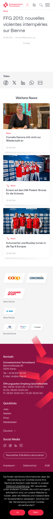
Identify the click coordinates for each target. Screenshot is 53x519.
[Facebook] (10, 445)
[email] (40, 82)
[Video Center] (21, 445)
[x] (14, 82)
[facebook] (5, 82)
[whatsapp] (31, 82)
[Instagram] (5, 445)
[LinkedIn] (15, 445)
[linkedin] (23, 82)
